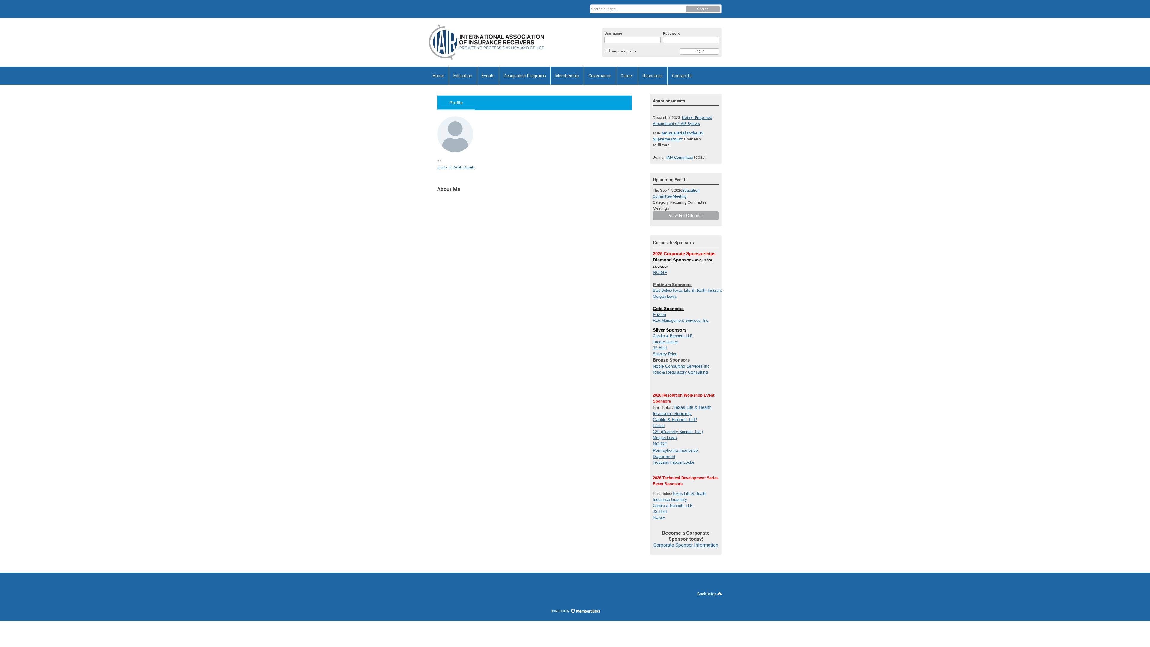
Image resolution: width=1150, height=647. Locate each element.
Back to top (707, 594)
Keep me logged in (624, 51)
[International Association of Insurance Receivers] (487, 42)
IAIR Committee (679, 157)
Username (613, 33)
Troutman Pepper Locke (673, 462)
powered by (560, 611)
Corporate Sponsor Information (685, 545)
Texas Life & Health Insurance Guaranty (707, 290)
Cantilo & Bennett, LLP (675, 419)
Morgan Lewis (665, 296)
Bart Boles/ (662, 290)
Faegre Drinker (665, 342)
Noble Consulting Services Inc (681, 366)
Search (703, 9)
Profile (456, 102)
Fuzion (659, 314)
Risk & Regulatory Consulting (680, 372)
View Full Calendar (686, 215)
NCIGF (660, 272)
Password (671, 33)
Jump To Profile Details (456, 167)
